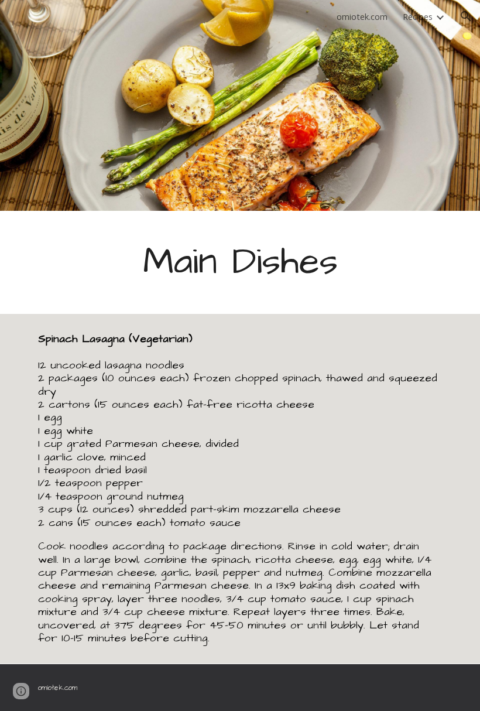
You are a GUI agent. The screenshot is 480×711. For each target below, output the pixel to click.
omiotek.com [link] (362, 16)
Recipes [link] (418, 16)
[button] (466, 16)
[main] (240, 262)
